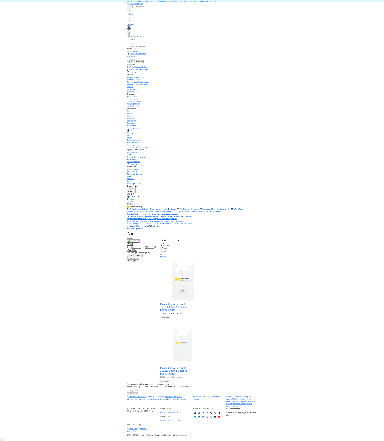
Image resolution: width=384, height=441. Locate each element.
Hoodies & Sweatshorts (136, 157)
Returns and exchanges (242, 399)
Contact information (234, 396)
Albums (130, 113)
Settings (133, 56)
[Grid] (164, 251)
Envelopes (134, 91)
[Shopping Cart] (129, 33)
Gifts (129, 181)
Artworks (130, 179)
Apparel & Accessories (138, 147)
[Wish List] (129, 30)
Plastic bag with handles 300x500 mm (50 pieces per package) (174, 370)
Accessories (131, 125)
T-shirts (130, 154)
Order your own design (139, 69)
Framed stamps (133, 169)
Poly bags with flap (134, 142)
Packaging (134, 130)
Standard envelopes (134, 101)
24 (163, 245)
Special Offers (135, 196)
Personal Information (138, 54)
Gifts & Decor (135, 164)
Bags (129, 135)
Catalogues (131, 121)
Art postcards (132, 171)
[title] (129, 27)
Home (129, 228)
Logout (132, 59)
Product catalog (136, 62)
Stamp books (132, 116)
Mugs (129, 176)
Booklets (130, 118)
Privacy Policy (132, 431)
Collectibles (134, 106)
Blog (131, 201)
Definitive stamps (133, 79)
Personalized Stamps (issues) (138, 82)
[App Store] (142, 428)
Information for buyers (235, 401)
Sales (204, 396)
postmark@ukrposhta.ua (169, 412)
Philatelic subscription (138, 67)
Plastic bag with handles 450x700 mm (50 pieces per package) (174, 306)
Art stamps (216, 396)
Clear (136, 261)
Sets (128, 111)
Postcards (131, 123)
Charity (132, 204)
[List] (161, 251)
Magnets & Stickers (134, 174)
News (132, 199)
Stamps (133, 72)
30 (165, 245)
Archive (130, 87)
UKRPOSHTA (132, 152)
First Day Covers (133, 96)
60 (168, 245)
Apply (130, 261)
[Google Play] (132, 428)
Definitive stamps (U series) (137, 84)
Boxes (129, 138)
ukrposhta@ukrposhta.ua (170, 420)
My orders (134, 51)
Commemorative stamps (136, 77)
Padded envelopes (134, 140)
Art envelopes (132, 99)
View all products (133, 89)
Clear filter (134, 241)
